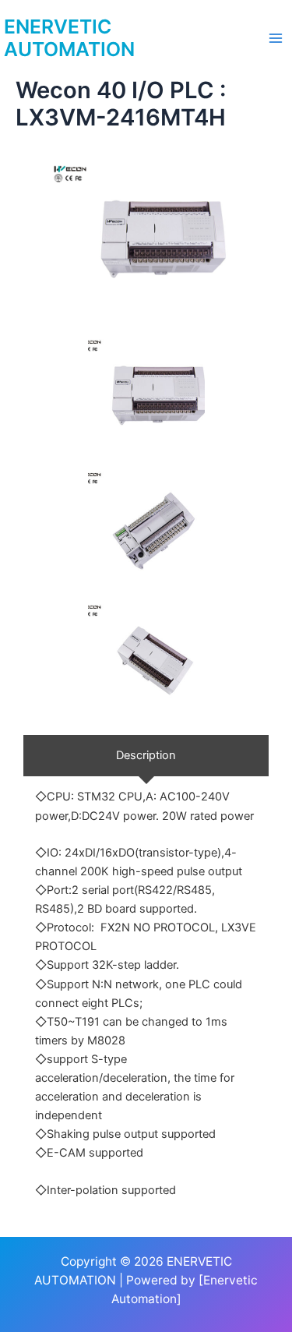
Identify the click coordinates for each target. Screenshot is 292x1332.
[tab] (146, 755)
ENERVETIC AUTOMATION (69, 38)
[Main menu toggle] (275, 38)
